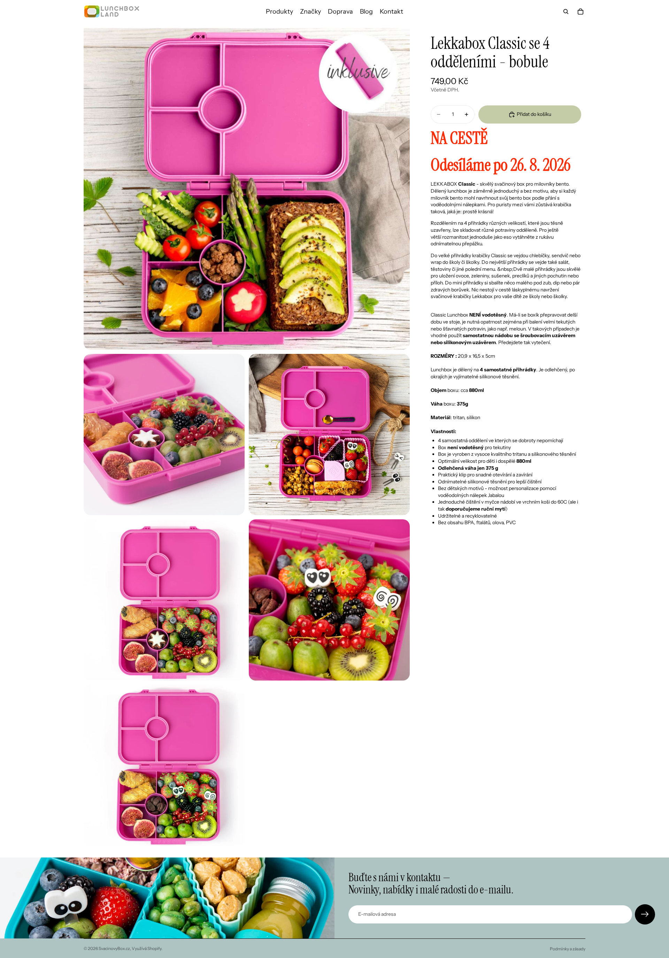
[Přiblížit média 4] (164, 600)
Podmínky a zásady (567, 948)
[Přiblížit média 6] (164, 765)
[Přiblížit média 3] (329, 434)
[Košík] (580, 11)
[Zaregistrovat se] (645, 914)
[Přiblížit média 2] (164, 434)
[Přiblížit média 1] (247, 186)
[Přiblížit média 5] (329, 600)
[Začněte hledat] (566, 11)
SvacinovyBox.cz (114, 948)
